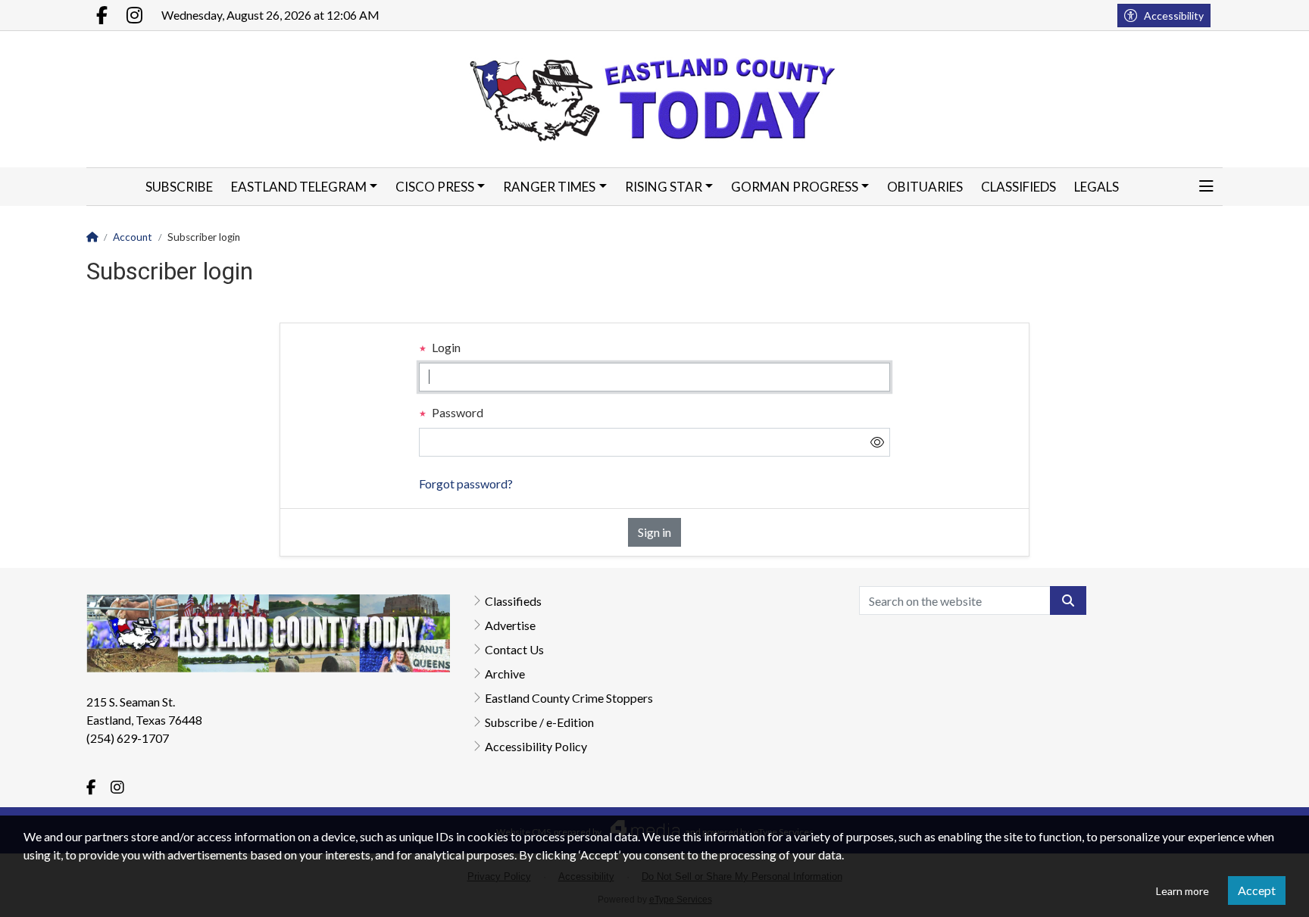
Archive (505, 673)
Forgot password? (466, 483)
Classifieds (513, 601)
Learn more (1182, 890)
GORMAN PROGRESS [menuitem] (794, 187)
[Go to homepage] (654, 99)
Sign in (654, 532)
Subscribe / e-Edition (539, 722)
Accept (1257, 890)
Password (456, 412)
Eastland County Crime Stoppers (569, 698)
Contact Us (514, 649)
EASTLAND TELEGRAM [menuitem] (299, 187)
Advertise (510, 625)
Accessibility (1174, 15)
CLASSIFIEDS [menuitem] (1018, 187)
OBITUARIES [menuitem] (925, 187)
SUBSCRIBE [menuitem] (179, 187)
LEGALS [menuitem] (1096, 187)
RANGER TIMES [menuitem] (549, 187)
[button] (1206, 187)
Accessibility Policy (536, 746)
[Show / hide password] (877, 442)
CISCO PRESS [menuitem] (434, 187)
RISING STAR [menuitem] (663, 187)
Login (445, 347)
